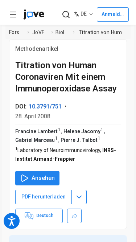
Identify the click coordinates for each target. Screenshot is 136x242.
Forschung (16, 32)
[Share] (74, 216)
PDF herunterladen (43, 197)
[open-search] (66, 14)
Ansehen (43, 178)
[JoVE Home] (33, 14)
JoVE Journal (40, 32)
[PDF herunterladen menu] (79, 197)
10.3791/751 (45, 106)
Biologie (62, 32)
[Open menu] (13, 14)
